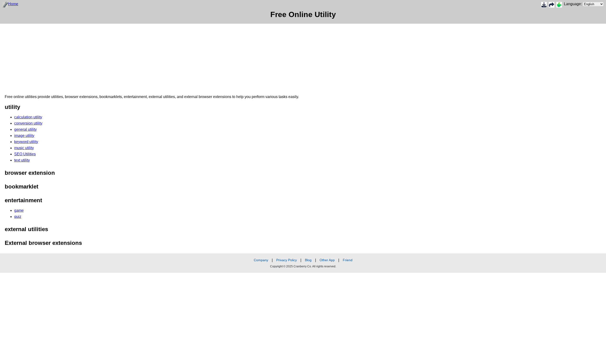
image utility (24, 136)
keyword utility (26, 142)
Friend (347, 260)
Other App (327, 260)
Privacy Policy (286, 260)
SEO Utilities (25, 154)
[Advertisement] (142, 57)
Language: (573, 4)
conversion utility (28, 123)
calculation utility (28, 117)
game (19, 210)
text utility (22, 160)
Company (261, 260)
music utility (24, 148)
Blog (308, 260)
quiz (17, 217)
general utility (25, 129)
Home (13, 4)
